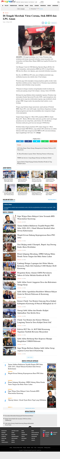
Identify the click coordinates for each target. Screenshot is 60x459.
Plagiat (24, 447)
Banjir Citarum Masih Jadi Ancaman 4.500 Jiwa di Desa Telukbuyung (18, 419)
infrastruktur (35, 432)
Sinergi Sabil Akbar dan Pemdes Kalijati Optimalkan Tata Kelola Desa (32, 311)
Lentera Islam (14, 430)
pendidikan (43, 5)
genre (12, 432)
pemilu (23, 436)
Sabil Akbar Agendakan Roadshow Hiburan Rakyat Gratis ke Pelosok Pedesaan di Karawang (37, 292)
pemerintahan (13, 5)
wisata (13, 442)
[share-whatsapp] (49, 23)
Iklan (35, 447)
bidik (32, 430)
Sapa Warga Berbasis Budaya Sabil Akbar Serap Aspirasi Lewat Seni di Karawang (36, 349)
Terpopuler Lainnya (30, 408)
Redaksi (28, 447)
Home (11, 447)
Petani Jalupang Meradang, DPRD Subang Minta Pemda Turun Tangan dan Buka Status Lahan (36, 255)
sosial (31, 5)
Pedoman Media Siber (17, 447)
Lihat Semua (30, 357)
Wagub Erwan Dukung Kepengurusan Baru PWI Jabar (36, 236)
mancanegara (34, 434)
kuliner (13, 434)
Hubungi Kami (47, 447)
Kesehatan (4, 430)
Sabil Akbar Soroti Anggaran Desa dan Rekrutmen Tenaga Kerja (36, 283)
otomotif (3, 436)
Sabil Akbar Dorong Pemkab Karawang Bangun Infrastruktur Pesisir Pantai (19, 424)
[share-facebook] (43, 23)
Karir (32, 447)
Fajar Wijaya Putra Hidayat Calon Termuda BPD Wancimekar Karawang (36, 217)
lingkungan (55, 5)
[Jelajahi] (58, 2)
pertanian (23, 438)
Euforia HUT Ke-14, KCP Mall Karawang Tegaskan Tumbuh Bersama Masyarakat (33, 330)
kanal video (4, 434)
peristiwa (21, 5)
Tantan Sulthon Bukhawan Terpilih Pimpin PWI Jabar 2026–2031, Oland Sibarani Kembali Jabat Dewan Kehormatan (36, 228)
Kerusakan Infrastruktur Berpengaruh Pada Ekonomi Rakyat (19, 415)
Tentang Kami (40, 447)
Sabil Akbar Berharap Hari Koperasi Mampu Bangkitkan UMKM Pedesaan (34, 339)
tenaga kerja (4, 442)
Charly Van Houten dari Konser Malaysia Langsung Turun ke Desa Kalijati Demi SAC (34, 321)
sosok (22, 440)
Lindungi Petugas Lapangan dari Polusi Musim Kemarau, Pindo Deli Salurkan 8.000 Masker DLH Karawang (36, 265)
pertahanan (14, 438)
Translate (41, 8)
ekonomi (37, 5)
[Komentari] (53, 141)
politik (6, 5)
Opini (22, 430)
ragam (26, 5)
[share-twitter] (46, 23)
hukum (49, 5)
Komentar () (54, 23)
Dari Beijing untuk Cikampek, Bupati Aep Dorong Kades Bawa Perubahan (36, 245)
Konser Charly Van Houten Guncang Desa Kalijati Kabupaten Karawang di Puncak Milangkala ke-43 (36, 302)
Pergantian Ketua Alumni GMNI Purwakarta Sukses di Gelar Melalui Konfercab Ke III (34, 273)
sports (33, 440)
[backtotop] (30, 427)
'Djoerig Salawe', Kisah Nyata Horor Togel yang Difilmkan (27, 400)
